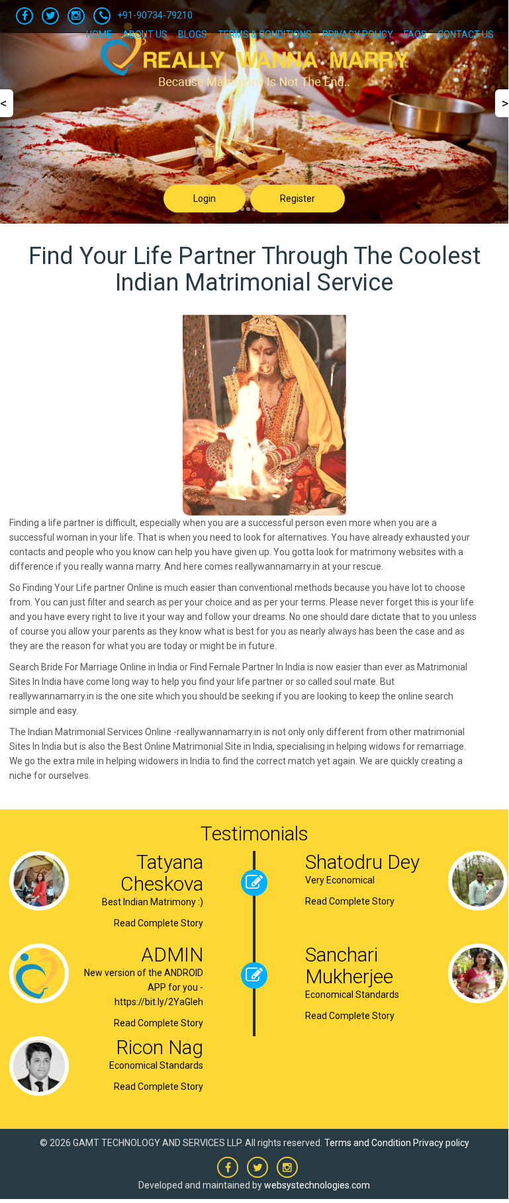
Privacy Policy (357, 34)
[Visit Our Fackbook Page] (24, 15)
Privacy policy (441, 1142)
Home (99, 34)
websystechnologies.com (317, 1185)
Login (204, 198)
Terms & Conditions (265, 34)
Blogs (192, 34)
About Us (144, 34)
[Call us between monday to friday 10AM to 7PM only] (102, 15)
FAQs (415, 34)
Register (297, 198)
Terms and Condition (367, 1142)
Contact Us (466, 34)
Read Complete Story (158, 923)
